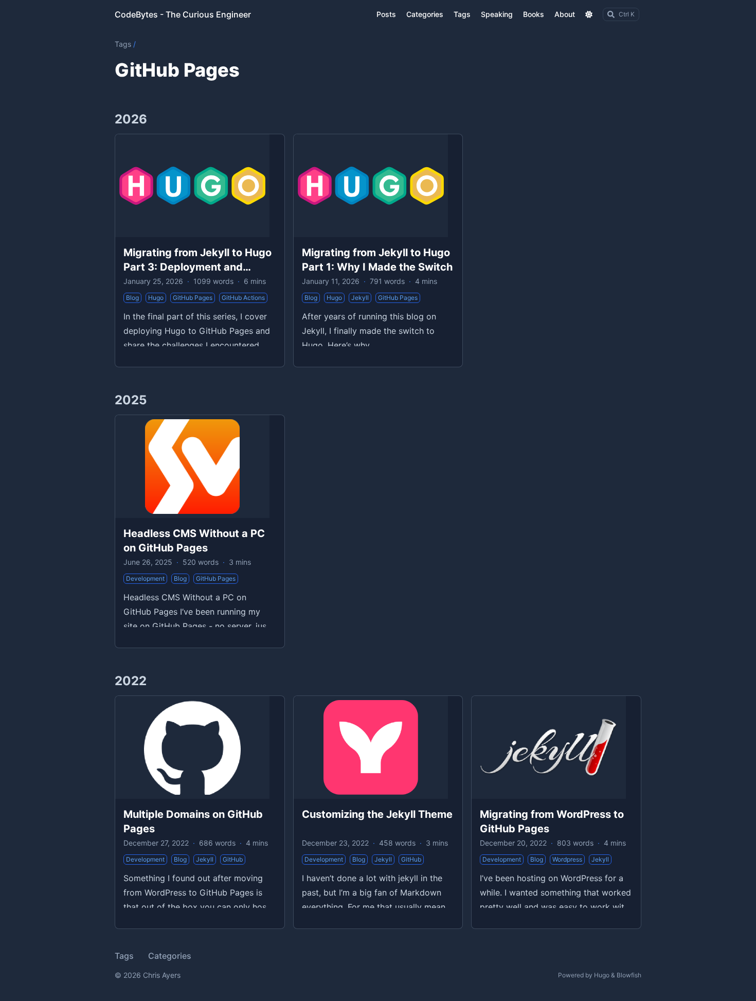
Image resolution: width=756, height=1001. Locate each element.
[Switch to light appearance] (588, 14)
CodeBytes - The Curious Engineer (183, 14)
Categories (169, 956)
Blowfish (629, 975)
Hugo (601, 975)
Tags (123, 44)
